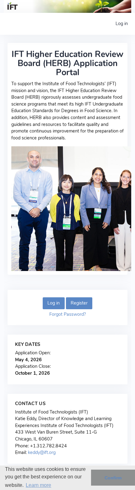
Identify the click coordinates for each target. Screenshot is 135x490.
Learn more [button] (38, 485)
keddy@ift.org (42, 452)
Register (79, 303)
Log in (122, 23)
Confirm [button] (113, 477)
